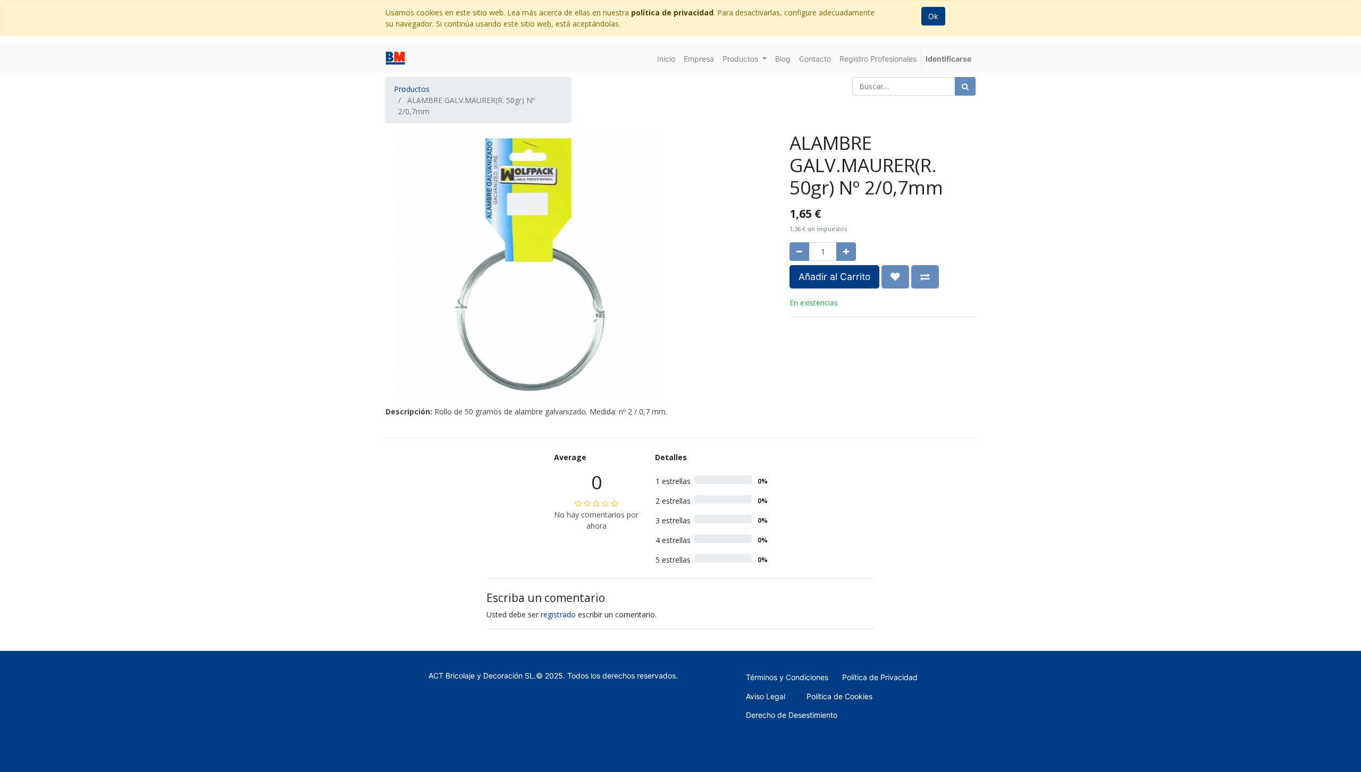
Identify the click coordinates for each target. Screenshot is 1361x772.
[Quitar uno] (799, 251)
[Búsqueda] (965, 86)
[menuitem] (666, 59)
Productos (412, 89)
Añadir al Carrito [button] (834, 276)
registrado (558, 614)
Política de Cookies (839, 696)
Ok (933, 16)
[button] (895, 277)
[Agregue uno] (846, 251)
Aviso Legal (765, 696)
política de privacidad (672, 12)
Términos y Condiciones (787, 677)
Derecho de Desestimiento (791, 714)
